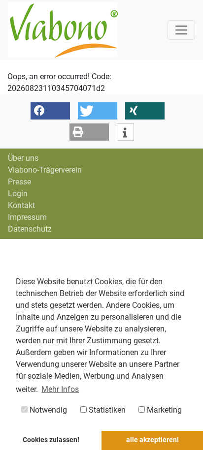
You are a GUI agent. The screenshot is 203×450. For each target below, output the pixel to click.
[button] (50, 111)
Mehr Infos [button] (60, 389)
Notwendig (47, 410)
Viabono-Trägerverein (45, 170)
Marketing (163, 410)
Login (18, 193)
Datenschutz (30, 229)
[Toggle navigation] (181, 30)
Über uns (23, 158)
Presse (19, 181)
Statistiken (106, 410)
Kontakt (21, 205)
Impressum (27, 217)
